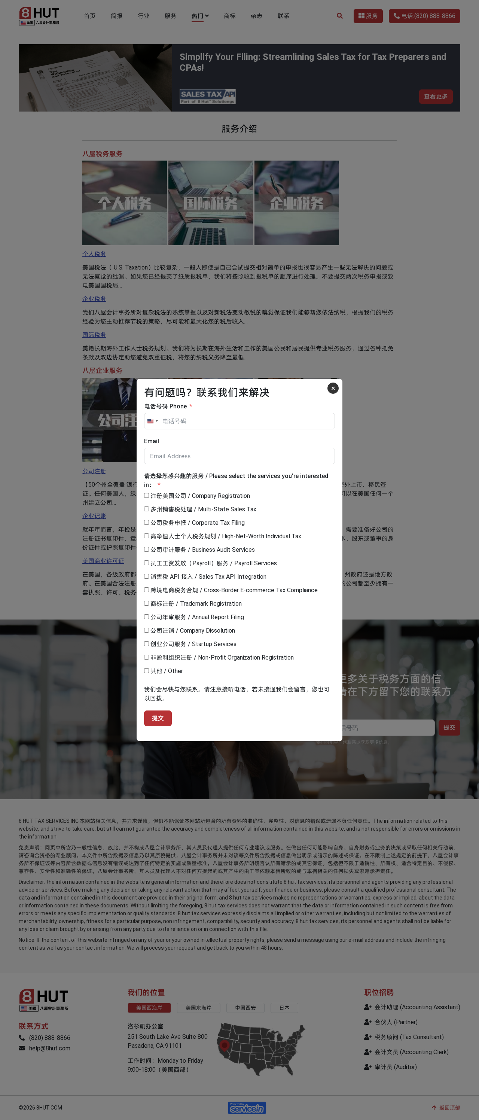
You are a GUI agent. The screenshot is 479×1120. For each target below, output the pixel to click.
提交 (158, 718)
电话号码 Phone (165, 406)
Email (151, 441)
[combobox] (152, 421)
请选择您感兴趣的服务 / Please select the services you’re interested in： (236, 480)
